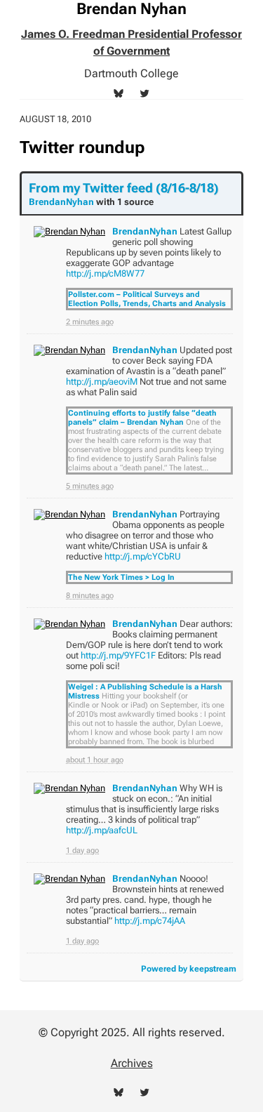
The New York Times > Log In (121, 577)
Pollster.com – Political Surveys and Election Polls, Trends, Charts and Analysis (147, 299)
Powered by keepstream (188, 969)
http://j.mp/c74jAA (149, 920)
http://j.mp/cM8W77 (105, 273)
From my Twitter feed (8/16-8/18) (124, 187)
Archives (132, 1063)
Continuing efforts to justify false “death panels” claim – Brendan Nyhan (142, 418)
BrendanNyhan (61, 202)
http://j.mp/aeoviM (101, 381)
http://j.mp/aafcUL (101, 830)
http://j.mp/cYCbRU (142, 556)
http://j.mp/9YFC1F (118, 655)
